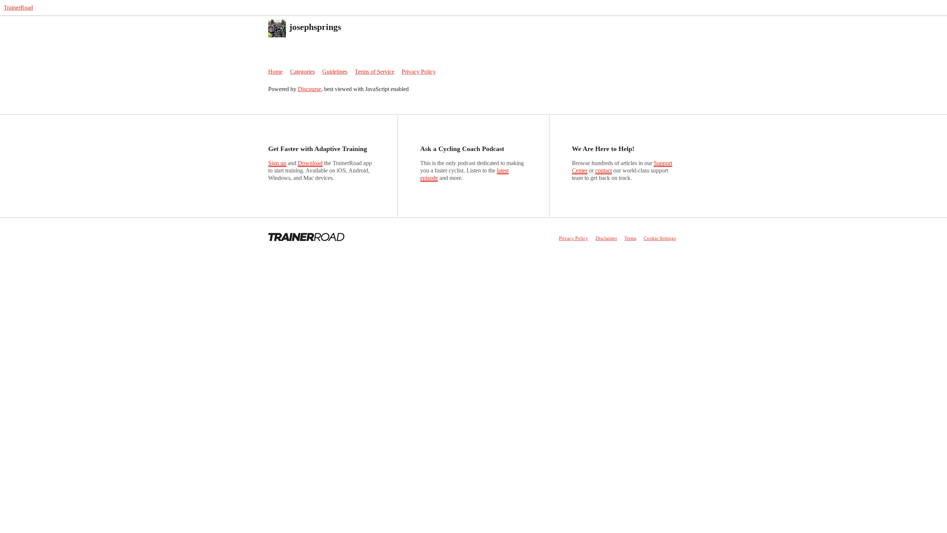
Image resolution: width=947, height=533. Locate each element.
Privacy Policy (419, 71)
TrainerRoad (18, 7)
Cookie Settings (660, 238)
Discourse (309, 89)
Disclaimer (606, 238)
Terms (630, 238)
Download (310, 163)
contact (603, 170)
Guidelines (334, 71)
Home (275, 71)
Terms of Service (374, 71)
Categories (302, 71)
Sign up (277, 163)
